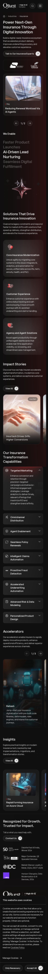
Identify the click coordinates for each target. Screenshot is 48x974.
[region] (23, 930)
